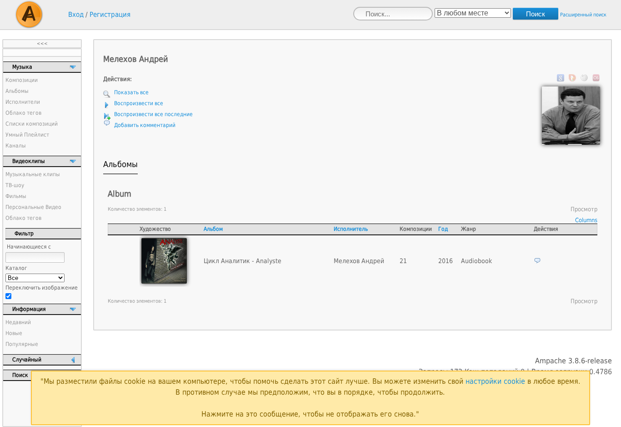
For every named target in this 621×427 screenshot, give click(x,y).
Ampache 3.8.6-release (573, 360)
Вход (76, 14)
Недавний (18, 322)
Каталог (16, 268)
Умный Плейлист (27, 135)
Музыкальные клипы (32, 174)
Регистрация (110, 14)
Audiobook (476, 260)
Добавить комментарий (144, 125)
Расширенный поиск (583, 15)
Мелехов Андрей (359, 260)
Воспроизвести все (138, 103)
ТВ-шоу (14, 185)
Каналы (15, 145)
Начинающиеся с (29, 247)
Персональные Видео (33, 207)
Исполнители (22, 102)
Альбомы (17, 91)
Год (443, 229)
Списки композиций (31, 124)
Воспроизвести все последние (153, 114)
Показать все (131, 92)
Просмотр (584, 209)
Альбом (213, 229)
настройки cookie (495, 381)
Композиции (21, 80)
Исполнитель (351, 229)
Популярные (21, 344)
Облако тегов (23, 113)
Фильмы (15, 196)
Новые (13, 333)
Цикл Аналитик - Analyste (242, 260)
